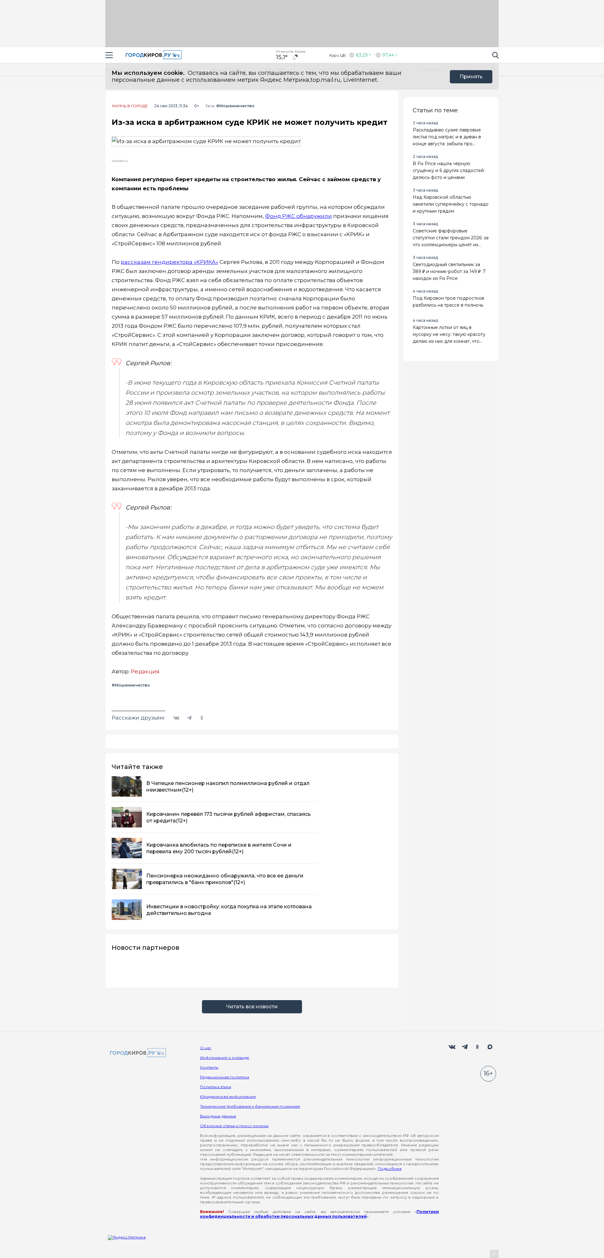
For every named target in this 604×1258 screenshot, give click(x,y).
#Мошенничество (235, 105)
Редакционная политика (224, 1077)
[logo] (136, 1053)
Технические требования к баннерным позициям (250, 1106)
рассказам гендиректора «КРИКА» (169, 262)
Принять (471, 77)
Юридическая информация (228, 1096)
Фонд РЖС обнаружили (298, 216)
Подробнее (390, 1168)
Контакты (209, 1067)
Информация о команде (224, 1057)
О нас (205, 1047)
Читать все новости (252, 1007)
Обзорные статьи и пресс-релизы (234, 1125)
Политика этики (215, 1086)
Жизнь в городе (130, 106)
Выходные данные (218, 1116)
